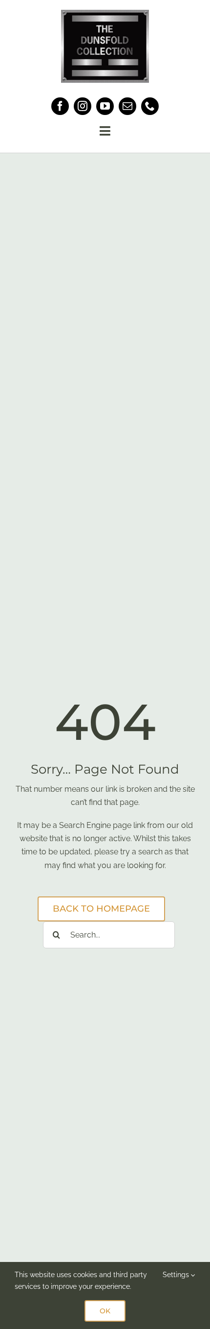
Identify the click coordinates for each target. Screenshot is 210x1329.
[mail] (127, 106)
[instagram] (82, 106)
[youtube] (105, 106)
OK (105, 1310)
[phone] (150, 106)
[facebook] (60, 106)
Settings (177, 1275)
